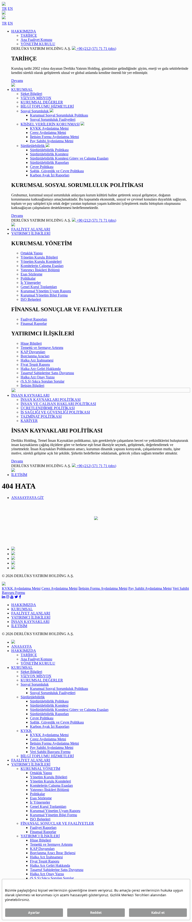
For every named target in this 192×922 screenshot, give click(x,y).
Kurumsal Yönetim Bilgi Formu (44, 295)
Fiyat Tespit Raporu (35, 364)
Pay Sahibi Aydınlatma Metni (51, 141)
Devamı (17, 81)
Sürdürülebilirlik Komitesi (49, 154)
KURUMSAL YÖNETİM (40, 769)
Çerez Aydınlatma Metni (48, 133)
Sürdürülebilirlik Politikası (49, 150)
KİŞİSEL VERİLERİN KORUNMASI (50, 124)
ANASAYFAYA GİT (27, 498)
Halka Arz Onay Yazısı (38, 377)
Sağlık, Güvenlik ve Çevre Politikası (57, 171)
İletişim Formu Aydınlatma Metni (54, 137)
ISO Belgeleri (31, 299)
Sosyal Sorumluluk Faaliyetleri (52, 119)
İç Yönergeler (31, 283)
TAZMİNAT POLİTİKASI (41, 416)
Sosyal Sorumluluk (35, 111)
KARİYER (29, 421)
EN (10, 9)
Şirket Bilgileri (31, 94)
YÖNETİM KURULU (38, 44)
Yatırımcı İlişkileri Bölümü (40, 270)
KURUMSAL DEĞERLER (42, 102)
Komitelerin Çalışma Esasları (42, 266)
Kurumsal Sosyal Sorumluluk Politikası (59, 115)
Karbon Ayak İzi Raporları (49, 175)
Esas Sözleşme (31, 274)
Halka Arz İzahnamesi (37, 360)
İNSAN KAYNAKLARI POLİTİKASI (51, 400)
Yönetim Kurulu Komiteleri (41, 261)
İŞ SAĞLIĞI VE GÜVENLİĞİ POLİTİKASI (55, 412)
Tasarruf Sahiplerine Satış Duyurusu (47, 373)
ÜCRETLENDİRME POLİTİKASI (48, 408)
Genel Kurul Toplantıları (39, 287)
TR (4, 9)
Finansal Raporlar (34, 324)
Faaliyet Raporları (34, 319)
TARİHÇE (29, 35)
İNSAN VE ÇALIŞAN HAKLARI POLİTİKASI (58, 404)
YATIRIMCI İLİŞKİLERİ (40, 836)
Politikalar (28, 278)
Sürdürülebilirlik (33, 146)
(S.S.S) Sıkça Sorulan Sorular (42, 381)
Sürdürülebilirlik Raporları (49, 163)
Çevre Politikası (41, 167)
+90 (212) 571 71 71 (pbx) (96, 49)
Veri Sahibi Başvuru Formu (50, 752)
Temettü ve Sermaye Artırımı (42, 348)
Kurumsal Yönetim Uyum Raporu (46, 291)
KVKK (26, 731)
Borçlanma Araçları (35, 356)
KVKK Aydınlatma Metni (49, 128)
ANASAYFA (21, 646)
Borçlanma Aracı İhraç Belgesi (52, 853)
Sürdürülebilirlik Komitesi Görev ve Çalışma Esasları (69, 158)
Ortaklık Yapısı (32, 253)
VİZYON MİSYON (36, 98)
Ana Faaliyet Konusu (36, 40)
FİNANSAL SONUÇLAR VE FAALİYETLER (57, 823)
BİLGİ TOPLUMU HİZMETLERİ (47, 106)
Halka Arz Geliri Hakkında (41, 369)
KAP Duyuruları (33, 352)
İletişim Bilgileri (32, 386)
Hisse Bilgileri (31, 343)
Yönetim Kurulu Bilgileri (39, 257)
